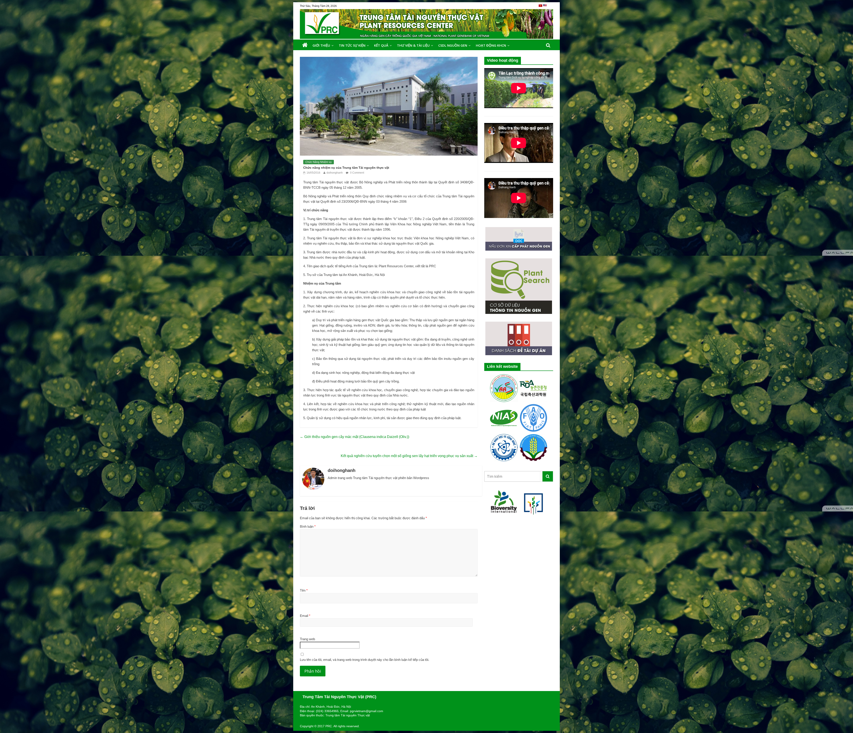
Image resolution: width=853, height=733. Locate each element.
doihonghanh (335, 172)
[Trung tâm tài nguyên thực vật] (305, 45)
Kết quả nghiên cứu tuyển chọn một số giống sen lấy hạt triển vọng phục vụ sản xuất (409, 456)
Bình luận (308, 526)
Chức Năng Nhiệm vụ (318, 162)
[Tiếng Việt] (541, 7)
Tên (304, 590)
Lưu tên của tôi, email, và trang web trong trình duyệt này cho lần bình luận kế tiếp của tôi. (364, 660)
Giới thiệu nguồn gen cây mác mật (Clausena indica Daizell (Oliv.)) (354, 437)
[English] (545, 7)
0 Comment (356, 172)
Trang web (307, 639)
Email (305, 616)
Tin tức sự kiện (352, 45)
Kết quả (381, 45)
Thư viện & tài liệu (413, 45)
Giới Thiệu (321, 45)
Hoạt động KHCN (491, 45)
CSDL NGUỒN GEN (452, 45)
